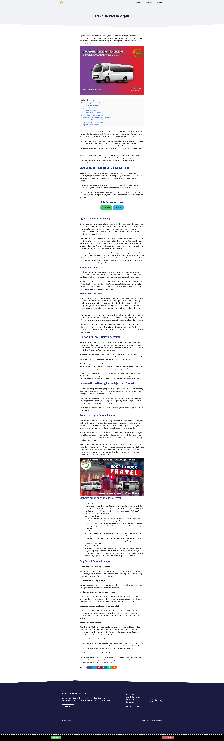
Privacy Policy (144, 721)
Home (138, 2)
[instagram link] (151, 700)
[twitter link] (156, 700)
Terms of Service (156, 721)
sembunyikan (93, 100)
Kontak (160, 2)
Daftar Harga (149, 2)
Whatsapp (106, 208)
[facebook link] (160, 700)
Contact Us (68, 707)
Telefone (118, 208)
